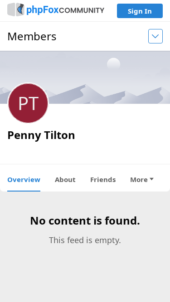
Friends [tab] (103, 179)
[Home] (55, 11)
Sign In (140, 10)
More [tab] (139, 179)
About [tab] (65, 179)
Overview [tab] (23, 179)
